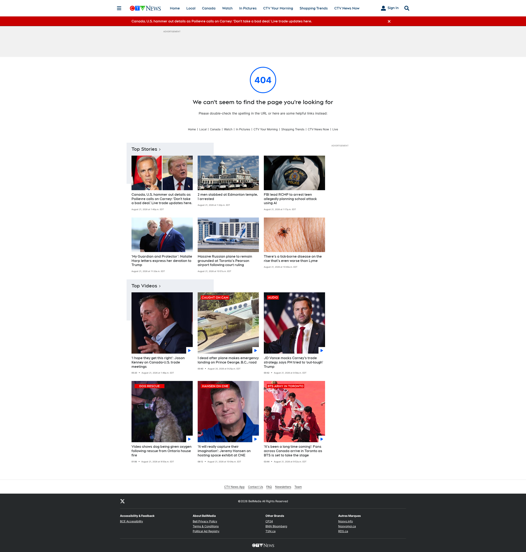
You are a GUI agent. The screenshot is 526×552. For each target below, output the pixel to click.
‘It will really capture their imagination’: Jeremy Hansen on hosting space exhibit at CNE (224, 451)
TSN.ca (270, 531)
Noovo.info (345, 521)
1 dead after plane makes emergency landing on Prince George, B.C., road (228, 360)
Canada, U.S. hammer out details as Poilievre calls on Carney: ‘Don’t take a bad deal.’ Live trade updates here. (162, 199)
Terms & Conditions (206, 526)
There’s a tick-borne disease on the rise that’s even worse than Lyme (293, 259)
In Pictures (248, 8)
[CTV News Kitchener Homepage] (145, 8)
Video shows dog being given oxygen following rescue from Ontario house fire (161, 451)
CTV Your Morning (278, 8)
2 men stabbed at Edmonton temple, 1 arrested (228, 197)
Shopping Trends (314, 8)
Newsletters (283, 486)
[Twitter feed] (122, 501)
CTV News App (234, 486)
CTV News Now (346, 8)
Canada (209, 8)
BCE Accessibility (131, 521)
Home (175, 8)
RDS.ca (343, 531)
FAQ (269, 486)
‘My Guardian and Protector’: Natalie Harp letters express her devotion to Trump (162, 261)
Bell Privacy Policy (205, 521)
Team (298, 486)
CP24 (269, 521)
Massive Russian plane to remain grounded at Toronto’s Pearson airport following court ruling (225, 261)
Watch (227, 8)
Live (335, 129)
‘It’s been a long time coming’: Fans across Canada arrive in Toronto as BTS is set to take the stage (293, 451)
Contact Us (255, 486)
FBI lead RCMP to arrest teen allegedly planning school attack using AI (290, 199)
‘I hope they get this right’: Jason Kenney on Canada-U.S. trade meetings (158, 362)
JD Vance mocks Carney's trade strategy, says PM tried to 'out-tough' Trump (293, 362)
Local (190, 8)
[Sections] (119, 8)
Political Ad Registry (206, 531)
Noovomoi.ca (347, 526)
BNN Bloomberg (276, 526)
